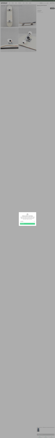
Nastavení (22, 221)
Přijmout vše (22, 223)
